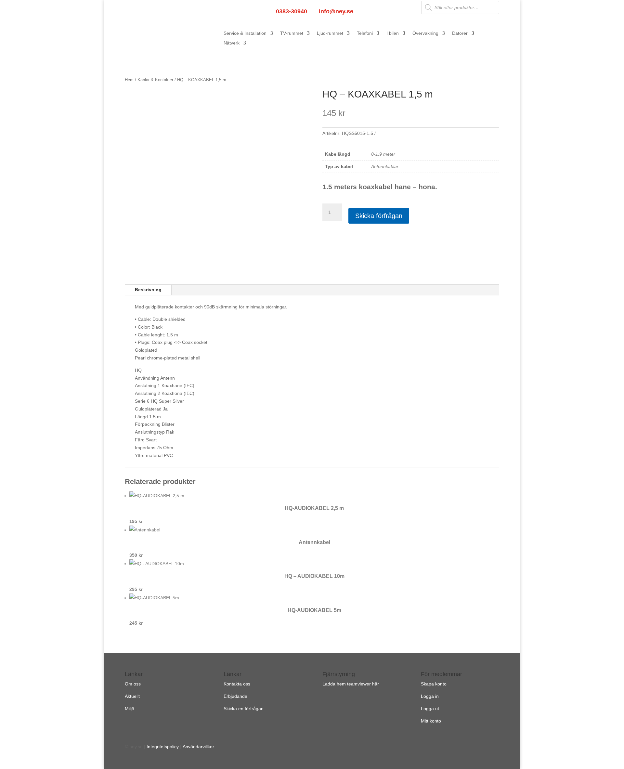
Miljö (129, 708)
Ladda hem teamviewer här (350, 683)
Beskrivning (148, 289)
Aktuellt (132, 696)
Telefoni (365, 33)
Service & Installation (245, 33)
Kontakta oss (237, 683)
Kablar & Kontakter (155, 79)
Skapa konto (434, 683)
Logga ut (430, 708)
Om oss (133, 683)
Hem (129, 79)
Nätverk (232, 43)
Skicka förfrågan (378, 215)
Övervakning (425, 33)
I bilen (392, 33)
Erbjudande (235, 696)
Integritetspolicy (163, 746)
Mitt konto (431, 720)
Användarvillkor (198, 746)
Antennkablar (384, 166)
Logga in (430, 696)
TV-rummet (291, 33)
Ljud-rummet (330, 33)
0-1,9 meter (383, 154)
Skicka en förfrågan (244, 708)
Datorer (460, 33)
